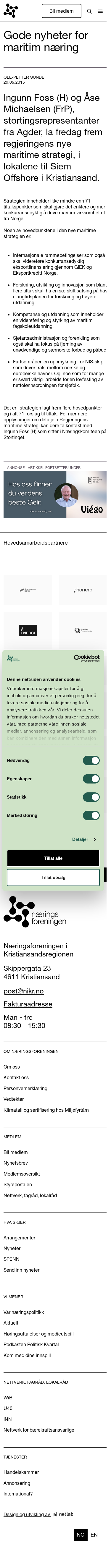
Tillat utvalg (53, 877)
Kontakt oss (16, 1077)
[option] (94, 1535)
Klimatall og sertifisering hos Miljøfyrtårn (46, 1110)
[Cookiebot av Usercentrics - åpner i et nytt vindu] (75, 658)
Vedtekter (14, 1099)
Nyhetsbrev (16, 1163)
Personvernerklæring (25, 1088)
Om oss (12, 1067)
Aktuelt (11, 1323)
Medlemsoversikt (22, 1174)
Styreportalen (18, 1184)
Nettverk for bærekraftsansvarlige (39, 1430)
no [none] (81, 1534)
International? (18, 1494)
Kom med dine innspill (27, 1355)
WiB (8, 1398)
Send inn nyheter (21, 1270)
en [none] (94, 1534)
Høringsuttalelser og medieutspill (39, 1334)
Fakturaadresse (28, 1004)
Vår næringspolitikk (24, 1312)
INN (8, 1419)
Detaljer (80, 839)
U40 (8, 1408)
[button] (100, 11)
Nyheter (12, 1248)
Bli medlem (61, 11)
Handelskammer (21, 1472)
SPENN (12, 1259)
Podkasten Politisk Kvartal (31, 1344)
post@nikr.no (24, 991)
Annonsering (17, 1483)
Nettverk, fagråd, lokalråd (30, 1195)
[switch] (91, 779)
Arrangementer (19, 1238)
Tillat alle (53, 858)
